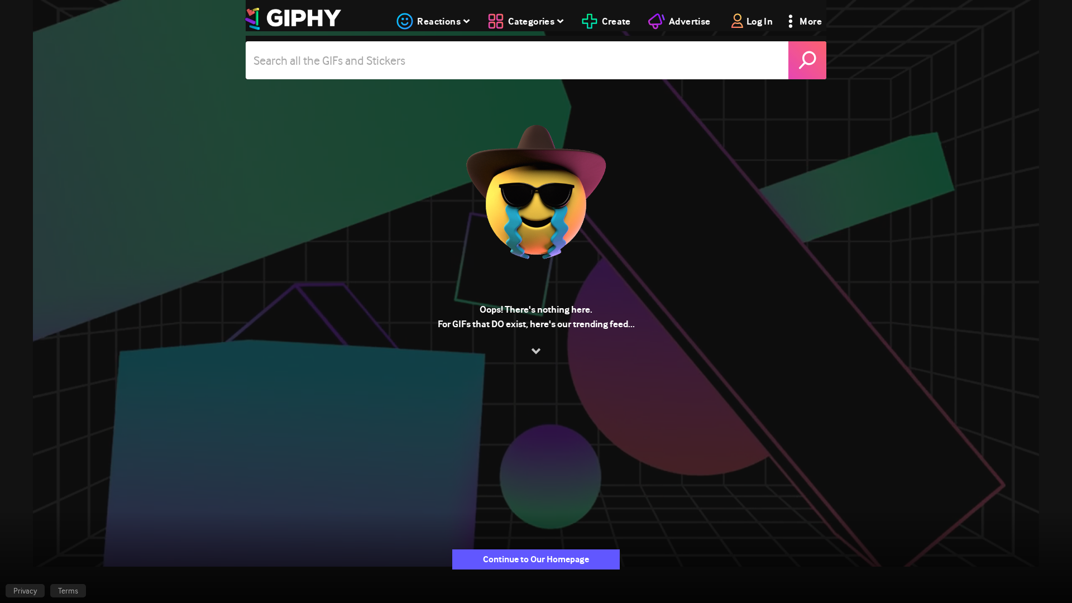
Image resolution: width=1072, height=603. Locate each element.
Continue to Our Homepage (536, 559)
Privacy (25, 590)
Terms (68, 590)
